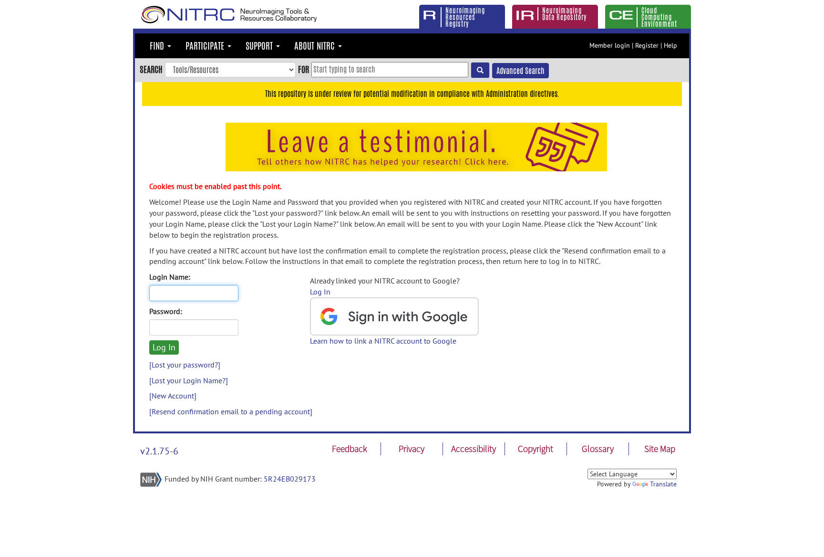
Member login (609, 45)
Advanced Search (520, 70)
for (303, 69)
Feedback (349, 448)
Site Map (659, 448)
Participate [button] (206, 46)
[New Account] (172, 395)
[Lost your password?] (184, 364)
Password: (165, 311)
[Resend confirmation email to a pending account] (230, 411)
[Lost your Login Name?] (188, 380)
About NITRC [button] (315, 46)
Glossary (598, 448)
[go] (480, 70)
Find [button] (158, 46)
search (151, 69)
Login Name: (169, 277)
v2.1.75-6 (159, 451)
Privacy (411, 448)
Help (670, 45)
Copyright (535, 448)
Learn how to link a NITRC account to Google (383, 341)
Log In (320, 291)
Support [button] (260, 46)
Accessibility (473, 448)
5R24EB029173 (290, 478)
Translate (663, 484)
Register (647, 45)
